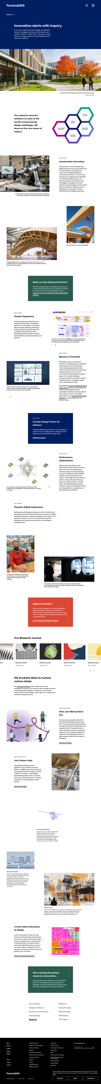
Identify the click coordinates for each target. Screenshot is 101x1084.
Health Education (34, 1064)
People (8, 1051)
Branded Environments (35, 1052)
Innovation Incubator (23, 686)
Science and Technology (57, 1055)
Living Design (34, 1015)
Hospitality (53, 1043)
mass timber (85, 245)
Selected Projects (34, 1043)
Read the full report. (39, 437)
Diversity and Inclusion (38, 1011)
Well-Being (63, 1015)
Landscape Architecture (57, 1048)
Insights (9, 1048)
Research (10, 14)
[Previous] (90, 670)
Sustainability (65, 1011)
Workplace (53, 1065)
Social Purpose (65, 1008)
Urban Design (54, 1063)
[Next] (55, 345)
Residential (53, 1050)
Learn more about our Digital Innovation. (46, 620)
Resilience (63, 1004)
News (8, 1059)
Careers (9, 1062)
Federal (31, 1059)
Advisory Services (34, 1048)
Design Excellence (36, 1008)
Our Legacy (63, 1019)
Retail (52, 1052)
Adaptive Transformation (36, 1045)
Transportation (54, 1060)
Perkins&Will (15, 5)
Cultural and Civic (34, 1057)
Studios (8, 1053)
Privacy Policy (21, 1078)
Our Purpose (34, 1004)
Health (31, 1062)
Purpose (9, 1045)
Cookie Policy (31, 1078)
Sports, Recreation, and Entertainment (56, 1058)
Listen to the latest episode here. (24, 956)
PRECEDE (69, 339)
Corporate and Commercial (36, 1055)
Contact (9, 1065)
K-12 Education (54, 1045)
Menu (93, 5)
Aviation (31, 1050)
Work (8, 1043)
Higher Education (34, 1066)
